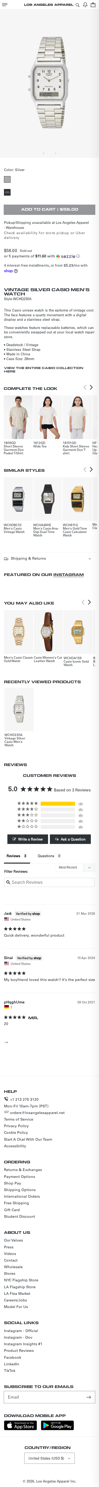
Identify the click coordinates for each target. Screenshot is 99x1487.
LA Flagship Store (20, 1287)
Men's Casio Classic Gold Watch (18, 659)
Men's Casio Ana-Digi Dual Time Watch (46, 531)
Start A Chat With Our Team (28, 1139)
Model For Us (16, 1306)
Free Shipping (16, 1203)
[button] (5, 4)
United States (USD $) (46, 1458)
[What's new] (85, 4)
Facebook (12, 1357)
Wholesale (13, 1266)
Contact (11, 1260)
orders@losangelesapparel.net (37, 1112)
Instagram (68, 575)
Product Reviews (19, 1350)
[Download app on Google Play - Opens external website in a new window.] (57, 1429)
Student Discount (19, 1216)
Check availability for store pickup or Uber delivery (44, 235)
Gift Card (12, 1209)
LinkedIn (11, 1364)
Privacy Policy (16, 1125)
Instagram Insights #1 (23, 1344)
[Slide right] (55, 153)
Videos (10, 1253)
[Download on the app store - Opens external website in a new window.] (20, 1429)
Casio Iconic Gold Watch (76, 663)
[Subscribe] (89, 1397)
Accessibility (15, 1146)
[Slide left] (44, 153)
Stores (9, 1273)
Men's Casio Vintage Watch (14, 530)
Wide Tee (40, 446)
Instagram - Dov (18, 1337)
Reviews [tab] (13, 855)
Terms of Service (18, 1119)
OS (8, 193)
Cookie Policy (16, 1132)
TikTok (9, 1370)
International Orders (22, 1196)
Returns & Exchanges (23, 1169)
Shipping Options (20, 1189)
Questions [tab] (46, 855)
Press (8, 1247)
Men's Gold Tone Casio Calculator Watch (75, 531)
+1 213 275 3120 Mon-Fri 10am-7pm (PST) (26, 1102)
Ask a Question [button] (73, 839)
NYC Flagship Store (21, 1280)
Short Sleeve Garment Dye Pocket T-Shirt (14, 449)
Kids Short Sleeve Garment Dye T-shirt (76, 449)
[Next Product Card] (91, 387)
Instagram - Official (21, 1330)
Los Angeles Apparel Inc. (56, 1481)
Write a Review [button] (30, 839)
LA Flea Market (17, 1293)
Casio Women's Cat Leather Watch (48, 659)
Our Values (13, 1240)
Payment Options (19, 1176)
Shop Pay (12, 1183)
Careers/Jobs (15, 1300)
